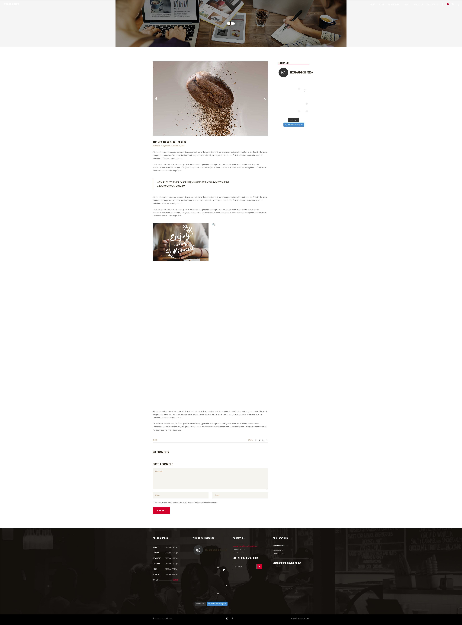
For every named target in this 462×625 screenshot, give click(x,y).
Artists (155, 440)
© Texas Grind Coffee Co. (163, 618)
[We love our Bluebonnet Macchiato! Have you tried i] (290, 83)
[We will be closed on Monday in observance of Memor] (290, 105)
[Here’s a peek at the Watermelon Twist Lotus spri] (290, 90)
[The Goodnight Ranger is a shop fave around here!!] (290, 98)
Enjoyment (166, 146)
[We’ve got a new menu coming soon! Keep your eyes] (305, 90)
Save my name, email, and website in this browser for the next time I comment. (186, 502)
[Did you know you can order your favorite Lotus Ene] (290, 113)
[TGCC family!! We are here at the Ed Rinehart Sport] (305, 105)
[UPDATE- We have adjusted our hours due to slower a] (282, 90)
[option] (210, 98)
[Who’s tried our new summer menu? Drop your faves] (305, 83)
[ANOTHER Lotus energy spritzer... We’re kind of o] (297, 105)
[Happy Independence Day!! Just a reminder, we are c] (282, 98)
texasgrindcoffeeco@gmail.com (245, 546)
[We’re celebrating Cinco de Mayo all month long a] (297, 113)
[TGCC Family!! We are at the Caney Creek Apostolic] (305, 113)
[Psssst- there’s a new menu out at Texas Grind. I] (297, 90)
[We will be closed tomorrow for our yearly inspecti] (297, 98)
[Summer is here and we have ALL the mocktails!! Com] (305, 98)
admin (157, 146)
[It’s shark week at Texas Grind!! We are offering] (297, 83)
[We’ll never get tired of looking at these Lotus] (282, 113)
